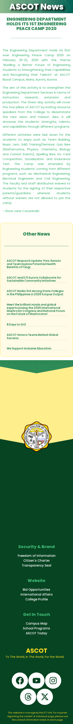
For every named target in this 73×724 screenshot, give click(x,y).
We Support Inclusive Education (29, 348)
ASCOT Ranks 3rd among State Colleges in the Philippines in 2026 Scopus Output (35, 292)
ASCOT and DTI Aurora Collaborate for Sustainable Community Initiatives (34, 279)
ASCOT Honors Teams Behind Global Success (32, 336)
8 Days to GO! (16, 324)
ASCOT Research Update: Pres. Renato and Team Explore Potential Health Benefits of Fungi (34, 264)
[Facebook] (20, 680)
